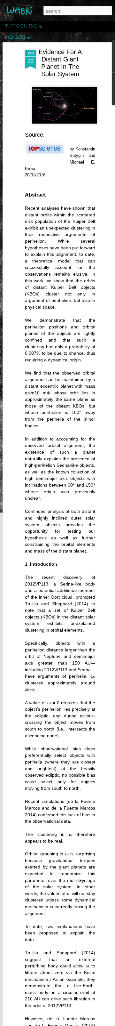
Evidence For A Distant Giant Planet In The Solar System (60, 62)
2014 (81, 603)
